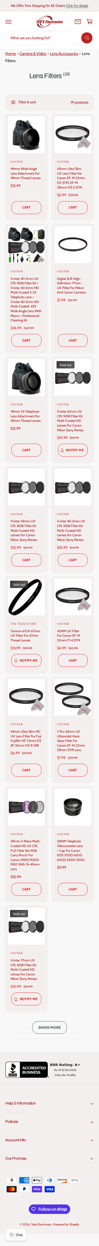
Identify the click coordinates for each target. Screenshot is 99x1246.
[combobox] (49, 38)
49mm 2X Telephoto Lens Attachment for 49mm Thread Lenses (26, 416)
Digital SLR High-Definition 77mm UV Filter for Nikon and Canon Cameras (71, 286)
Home (10, 53)
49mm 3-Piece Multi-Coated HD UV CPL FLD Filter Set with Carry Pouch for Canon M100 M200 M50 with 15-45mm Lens (26, 855)
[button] (8, 21)
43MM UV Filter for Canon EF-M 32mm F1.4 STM (68, 635)
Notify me (75, 450)
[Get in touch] (78, 21)
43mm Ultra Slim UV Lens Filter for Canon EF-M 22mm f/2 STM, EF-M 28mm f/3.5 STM (71, 178)
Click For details (77, 5)
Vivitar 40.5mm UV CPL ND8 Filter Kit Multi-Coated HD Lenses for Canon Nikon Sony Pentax (71, 530)
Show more (49, 1027)
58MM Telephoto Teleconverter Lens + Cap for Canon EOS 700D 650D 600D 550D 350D (70, 850)
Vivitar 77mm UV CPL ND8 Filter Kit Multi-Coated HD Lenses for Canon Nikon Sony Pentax (24, 969)
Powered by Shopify (66, 1224)
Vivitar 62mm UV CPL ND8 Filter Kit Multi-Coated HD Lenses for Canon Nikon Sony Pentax (70, 420)
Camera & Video (33, 53)
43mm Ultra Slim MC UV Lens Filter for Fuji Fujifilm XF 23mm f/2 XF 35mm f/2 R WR (26, 738)
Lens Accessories (64, 53)
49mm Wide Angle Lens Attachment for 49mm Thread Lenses (26, 173)
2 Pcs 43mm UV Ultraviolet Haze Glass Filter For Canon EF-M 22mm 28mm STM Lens (71, 741)
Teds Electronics (41, 1224)
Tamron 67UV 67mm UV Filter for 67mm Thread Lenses (25, 635)
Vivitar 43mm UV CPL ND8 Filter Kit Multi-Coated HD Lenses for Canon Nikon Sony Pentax (24, 530)
